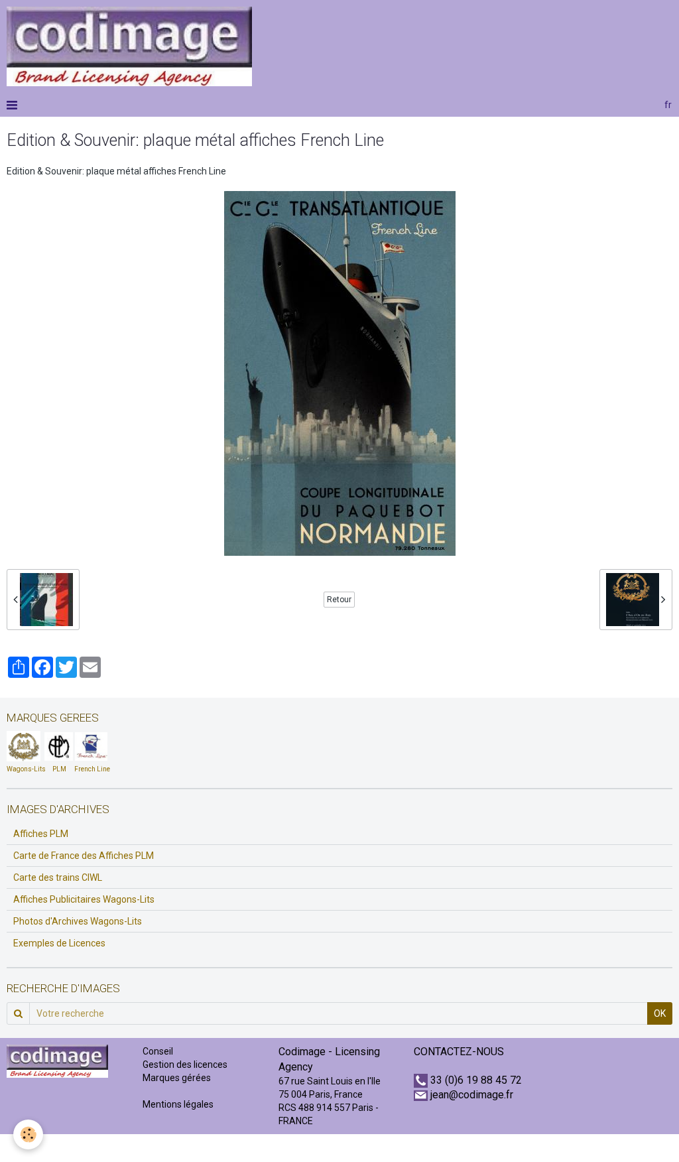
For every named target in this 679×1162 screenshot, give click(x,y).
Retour (339, 599)
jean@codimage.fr (471, 1094)
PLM (59, 769)
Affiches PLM (40, 833)
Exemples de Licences (59, 943)
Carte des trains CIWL (57, 877)
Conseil (158, 1051)
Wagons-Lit (24, 769)
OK (660, 1013)
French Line (92, 769)
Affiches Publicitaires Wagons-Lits (83, 899)
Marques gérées (178, 1077)
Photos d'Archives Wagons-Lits (77, 921)
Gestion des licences (185, 1064)
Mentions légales (178, 1104)
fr (668, 104)
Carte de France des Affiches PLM (83, 855)
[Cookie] (28, 1134)
